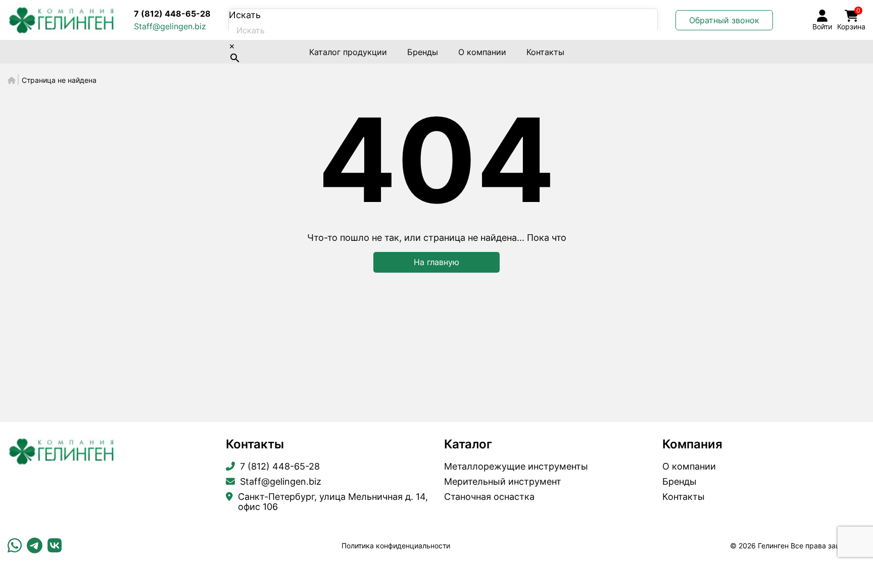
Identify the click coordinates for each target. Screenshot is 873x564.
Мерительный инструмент (502, 482)
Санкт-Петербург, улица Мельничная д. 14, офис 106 (333, 502)
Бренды (422, 52)
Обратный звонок (724, 20)
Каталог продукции (348, 52)
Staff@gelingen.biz (170, 26)
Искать (245, 15)
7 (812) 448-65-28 (172, 14)
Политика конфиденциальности (396, 545)
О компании (482, 52)
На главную (436, 262)
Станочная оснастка (489, 497)
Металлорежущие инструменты (516, 467)
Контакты (545, 52)
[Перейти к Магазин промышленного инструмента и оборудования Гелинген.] (12, 80)
